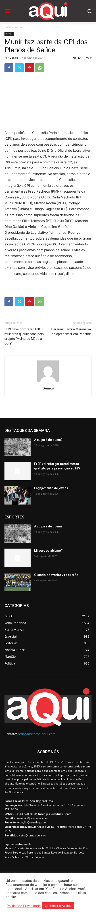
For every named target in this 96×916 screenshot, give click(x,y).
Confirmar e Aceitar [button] (58, 905)
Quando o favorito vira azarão (56, 575)
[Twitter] (19, 67)
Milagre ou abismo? (48, 550)
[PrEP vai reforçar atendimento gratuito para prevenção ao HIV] (17, 471)
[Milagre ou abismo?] (17, 558)
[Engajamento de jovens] (17, 495)
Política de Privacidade (24, 906)
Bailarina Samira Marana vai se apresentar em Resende (71, 331)
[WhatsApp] (39, 67)
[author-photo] (48, 382)
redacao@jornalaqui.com (36, 734)
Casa (7, 27)
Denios (14, 57)
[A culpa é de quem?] (17, 447)
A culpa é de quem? (48, 440)
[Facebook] (8, 67)
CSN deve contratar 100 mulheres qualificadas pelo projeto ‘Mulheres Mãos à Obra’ (24, 336)
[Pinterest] (29, 67)
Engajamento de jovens (51, 488)
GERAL (19, 27)
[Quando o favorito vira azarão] (17, 582)
